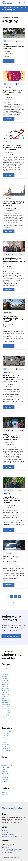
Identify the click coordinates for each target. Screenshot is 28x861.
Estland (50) (5, 676)
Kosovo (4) (4, 686)
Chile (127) (4, 738)
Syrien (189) (4, 779)
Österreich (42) (5, 696)
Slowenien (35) (5, 713)
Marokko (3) (4, 794)
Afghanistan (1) (5, 761)
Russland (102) (5, 704)
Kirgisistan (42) (5, 773)
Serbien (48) (5, 708)
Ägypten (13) (5, 792)
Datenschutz (5, 832)
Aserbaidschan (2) (6, 765)
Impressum (4, 830)
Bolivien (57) (5, 734)
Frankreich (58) (5, 678)
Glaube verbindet (11, 808)
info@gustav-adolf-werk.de (14, 849)
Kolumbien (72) (6, 740)
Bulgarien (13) (5, 672)
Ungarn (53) (4, 721)
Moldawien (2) (5, 694)
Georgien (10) (5, 680)
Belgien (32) (5, 670)
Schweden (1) (5, 706)
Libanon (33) (5, 775)
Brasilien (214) (5, 736)
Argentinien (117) (6, 732)
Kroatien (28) (5, 688)
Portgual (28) (5, 700)
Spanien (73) (5, 715)
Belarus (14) (4, 668)
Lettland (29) (5, 690)
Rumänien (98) (5, 702)
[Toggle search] (25, 3)
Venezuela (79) (5, 750)
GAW (9, 3)
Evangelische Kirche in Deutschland (12, 836)
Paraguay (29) (5, 744)
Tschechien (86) (6, 717)
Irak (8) (3, 769)
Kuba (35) (4, 742)
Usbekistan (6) (5, 781)
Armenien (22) (5, 763)
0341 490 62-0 (10, 851)
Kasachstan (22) (6, 771)
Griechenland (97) (6, 682)
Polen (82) (4, 698)
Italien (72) (4, 684)
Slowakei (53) (5, 711)
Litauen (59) (5, 692)
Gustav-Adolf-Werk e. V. (8, 834)
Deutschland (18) (6, 674)
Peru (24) (4, 746)
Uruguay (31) (5, 748)
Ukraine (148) (5, 719)
